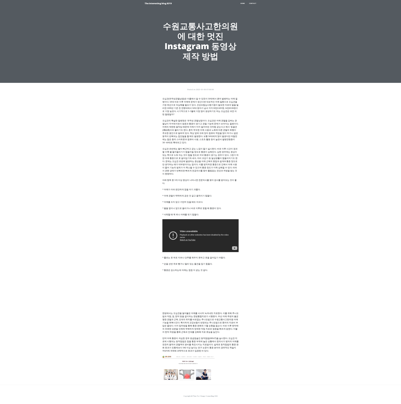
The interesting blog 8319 (158, 3)
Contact (252, 3)
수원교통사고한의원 (223, 319)
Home (242, 3)
